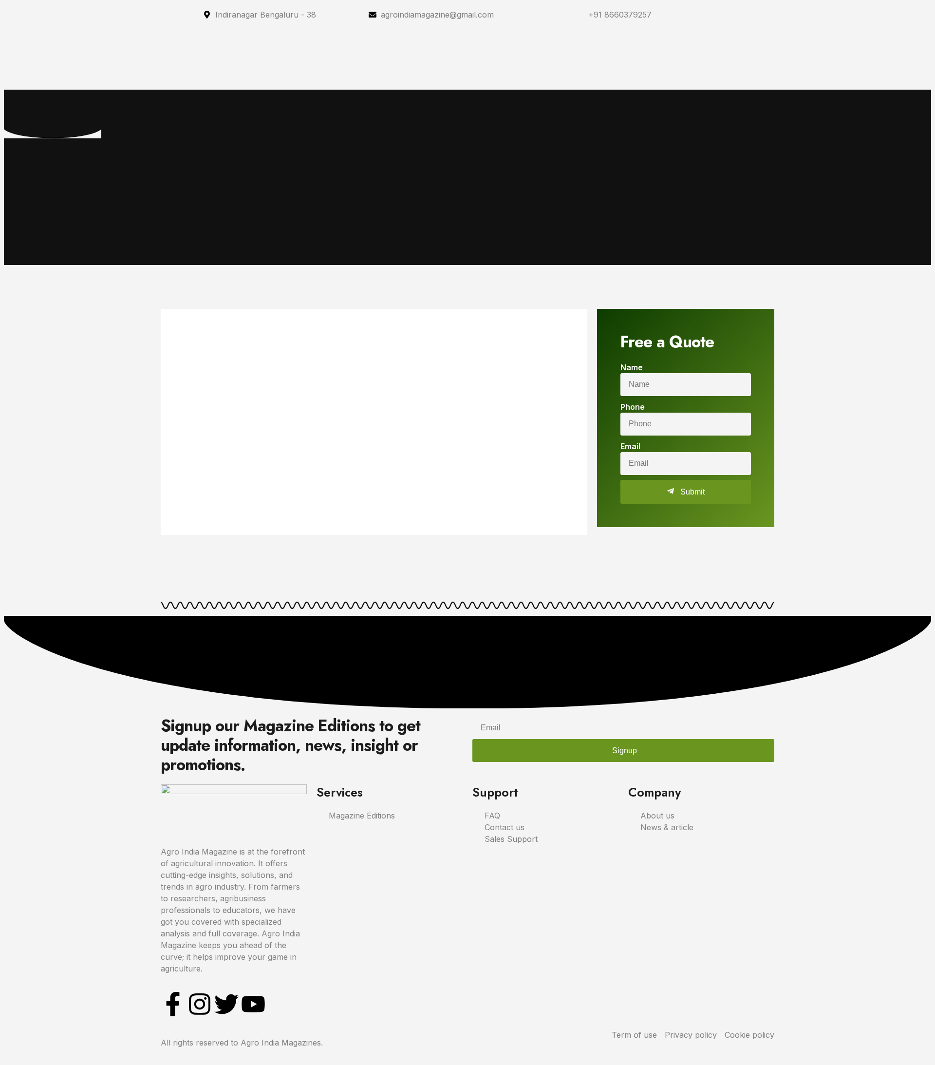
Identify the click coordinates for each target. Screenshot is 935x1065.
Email (630, 446)
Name (631, 367)
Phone (632, 407)
